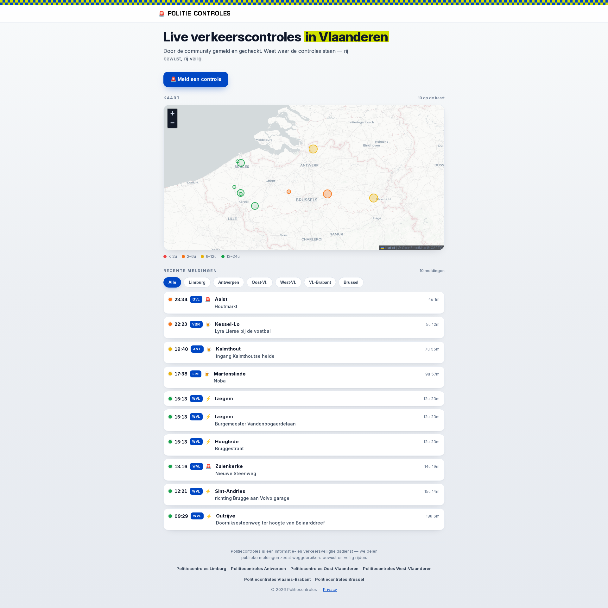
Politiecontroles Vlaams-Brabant (277, 579)
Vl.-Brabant (320, 282)
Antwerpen (228, 282)
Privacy (330, 589)
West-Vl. (288, 282)
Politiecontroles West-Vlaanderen (397, 568)
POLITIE (194, 13)
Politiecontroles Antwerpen (258, 568)
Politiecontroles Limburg (201, 568)
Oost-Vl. (260, 282)
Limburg (197, 282)
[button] (172, 113)
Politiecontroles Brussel (339, 579)
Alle (172, 282)
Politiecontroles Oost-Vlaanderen (324, 568)
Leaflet (389, 248)
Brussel (351, 282)
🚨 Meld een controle (195, 79)
